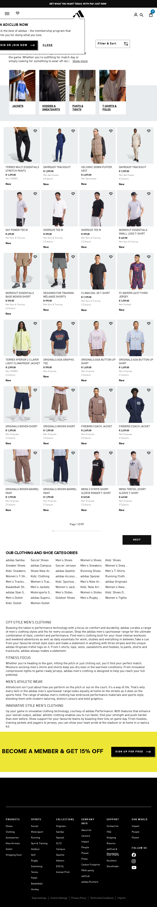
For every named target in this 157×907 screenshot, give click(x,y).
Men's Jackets (40, 587)
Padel (34, 878)
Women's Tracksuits (41, 581)
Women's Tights (116, 597)
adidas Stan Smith (17, 592)
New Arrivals (13, 843)
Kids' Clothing (40, 576)
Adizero (60, 860)
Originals (61, 826)
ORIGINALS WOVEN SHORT (22, 426)
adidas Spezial (90, 576)
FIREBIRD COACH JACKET (96, 426)
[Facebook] (134, 855)
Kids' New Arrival (91, 587)
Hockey (35, 889)
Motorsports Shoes (41, 592)
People (85, 847)
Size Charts (113, 855)
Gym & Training (39, 843)
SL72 (59, 843)
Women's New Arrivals (116, 587)
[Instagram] (134, 861)
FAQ (109, 832)
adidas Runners (89, 882)
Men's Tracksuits (17, 581)
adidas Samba (15, 560)
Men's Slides (64, 592)
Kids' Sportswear (66, 581)
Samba (60, 832)
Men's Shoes (64, 560)
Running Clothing (116, 576)
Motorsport (37, 832)
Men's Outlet (14, 597)
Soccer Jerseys (66, 565)
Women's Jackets (66, 587)
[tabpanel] (78, 338)
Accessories (12, 837)
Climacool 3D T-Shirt (95, 293)
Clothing (10, 832)
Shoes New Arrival (41, 571)
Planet (84, 853)
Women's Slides (91, 592)
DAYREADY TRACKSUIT (57, 167)
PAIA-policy (87, 870)
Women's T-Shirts (17, 576)
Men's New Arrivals (91, 581)
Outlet (9, 849)
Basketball (37, 883)
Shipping (111, 837)
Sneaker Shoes (15, 565)
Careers (85, 836)
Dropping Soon (14, 855)
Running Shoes (90, 571)
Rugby (34, 860)
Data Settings (39, 898)
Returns (111, 843)
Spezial (60, 837)
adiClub (85, 876)
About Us (86, 830)
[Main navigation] (7, 13)
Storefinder (113, 866)
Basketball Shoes (17, 587)
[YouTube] (134, 867)
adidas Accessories (66, 576)
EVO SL (60, 866)
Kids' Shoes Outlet (116, 592)
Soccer (34, 826)
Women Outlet (40, 603)
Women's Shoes (90, 560)
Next (137, 540)
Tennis (34, 872)
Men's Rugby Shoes (91, 597)
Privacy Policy (78, 898)
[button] (35, 131)
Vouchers (111, 860)
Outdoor (35, 849)
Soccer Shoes (40, 560)
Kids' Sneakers (16, 571)
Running (35, 837)
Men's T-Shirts (115, 571)
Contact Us (112, 826)
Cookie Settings (58, 898)
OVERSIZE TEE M (53, 230)
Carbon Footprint (90, 865)
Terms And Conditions (102, 898)
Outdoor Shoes (65, 597)
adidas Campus (41, 565)
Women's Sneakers (116, 565)
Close (48, 45)
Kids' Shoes (113, 560)
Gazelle (60, 855)
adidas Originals (116, 581)
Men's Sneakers (91, 565)
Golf (33, 855)
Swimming (36, 866)
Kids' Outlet (13, 603)
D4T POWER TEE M (17, 230)
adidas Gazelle (65, 571)
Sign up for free (129, 751)
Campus (60, 849)
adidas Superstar (41, 597)
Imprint (121, 898)
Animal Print (63, 872)
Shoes (9, 826)
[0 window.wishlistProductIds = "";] (17, 13)
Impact (85, 842)
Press (84, 859)
